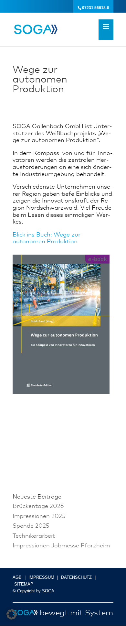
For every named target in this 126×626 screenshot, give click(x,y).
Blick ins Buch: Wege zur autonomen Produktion (46, 238)
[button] (11, 614)
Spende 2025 (31, 525)
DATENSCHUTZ (76, 577)
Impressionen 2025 (39, 515)
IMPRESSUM (41, 577)
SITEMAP (23, 584)
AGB (17, 577)
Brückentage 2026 (38, 505)
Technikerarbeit (34, 535)
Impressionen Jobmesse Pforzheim (61, 545)
